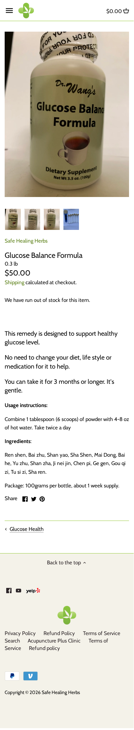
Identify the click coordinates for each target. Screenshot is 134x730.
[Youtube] (18, 590)
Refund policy (44, 648)
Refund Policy (59, 633)
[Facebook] (9, 590)
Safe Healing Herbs (26, 241)
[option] (13, 219)
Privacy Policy (20, 633)
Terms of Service (101, 633)
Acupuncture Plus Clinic (54, 641)
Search (12, 641)
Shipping (14, 282)
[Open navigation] (9, 10)
